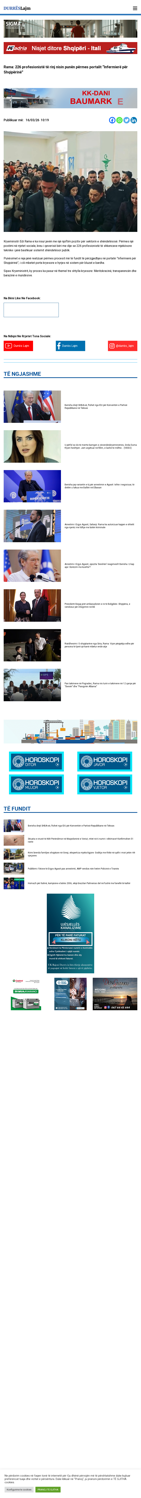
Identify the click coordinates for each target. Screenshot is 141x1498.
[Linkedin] (134, 120)
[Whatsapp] (119, 120)
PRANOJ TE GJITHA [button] (48, 1489)
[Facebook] (112, 120)
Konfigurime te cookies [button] (19, 1489)
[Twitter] (126, 120)
